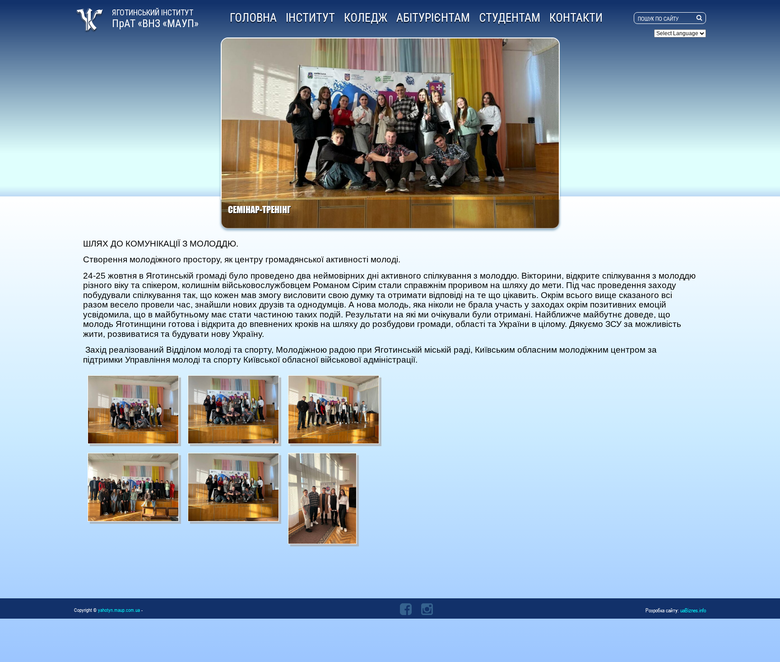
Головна (253, 17)
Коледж (365, 17)
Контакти (576, 17)
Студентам (509, 17)
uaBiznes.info (693, 610)
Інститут (310, 17)
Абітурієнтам (433, 17)
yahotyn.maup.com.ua (119, 609)
